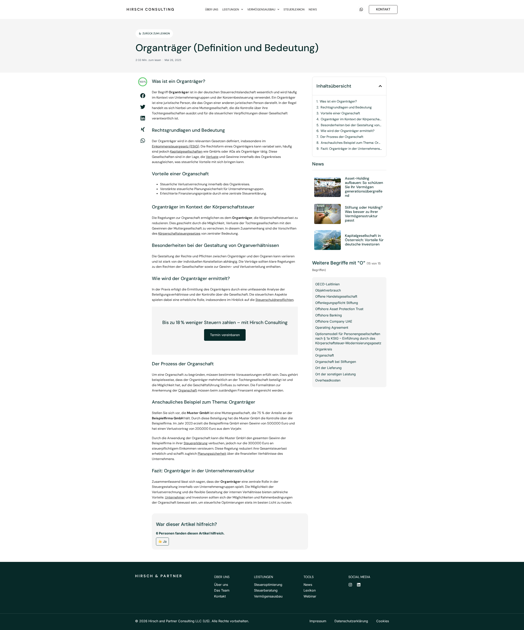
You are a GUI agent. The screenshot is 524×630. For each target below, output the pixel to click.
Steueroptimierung (268, 585)
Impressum (317, 621)
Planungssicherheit (212, 453)
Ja (164, 541)
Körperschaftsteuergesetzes (179, 233)
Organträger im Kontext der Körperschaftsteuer (351, 119)
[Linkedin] (359, 585)
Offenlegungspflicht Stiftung (336, 303)
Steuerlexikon (294, 9)
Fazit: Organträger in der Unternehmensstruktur (351, 149)
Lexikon (310, 590)
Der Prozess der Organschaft (341, 137)
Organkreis (323, 349)
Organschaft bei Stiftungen (335, 362)
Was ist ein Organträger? (338, 101)
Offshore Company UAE (333, 321)
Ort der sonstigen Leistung (335, 374)
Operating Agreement (331, 327)
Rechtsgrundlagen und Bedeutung (346, 107)
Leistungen (230, 9)
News (313, 9)
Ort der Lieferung (328, 368)
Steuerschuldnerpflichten (274, 300)
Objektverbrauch (328, 290)
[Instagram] (350, 585)
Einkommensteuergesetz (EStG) (175, 146)
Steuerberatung (266, 590)
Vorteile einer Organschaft (340, 113)
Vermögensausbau (261, 9)
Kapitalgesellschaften (186, 151)
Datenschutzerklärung (351, 621)
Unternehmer (175, 497)
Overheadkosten (327, 380)
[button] (142, 95)
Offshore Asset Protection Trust (339, 309)
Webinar (310, 596)
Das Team (221, 590)
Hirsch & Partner (158, 576)
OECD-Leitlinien (327, 284)
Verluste (212, 157)
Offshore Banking (328, 315)
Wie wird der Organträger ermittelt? (347, 131)
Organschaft (187, 390)
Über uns (211, 9)
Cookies (382, 621)
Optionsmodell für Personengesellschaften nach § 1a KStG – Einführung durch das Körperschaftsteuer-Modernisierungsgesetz (348, 338)
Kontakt (220, 596)
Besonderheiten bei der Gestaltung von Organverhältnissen (351, 125)
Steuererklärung (196, 443)
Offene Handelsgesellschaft (336, 296)
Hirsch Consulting (150, 9)
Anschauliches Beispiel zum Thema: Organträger (351, 143)
